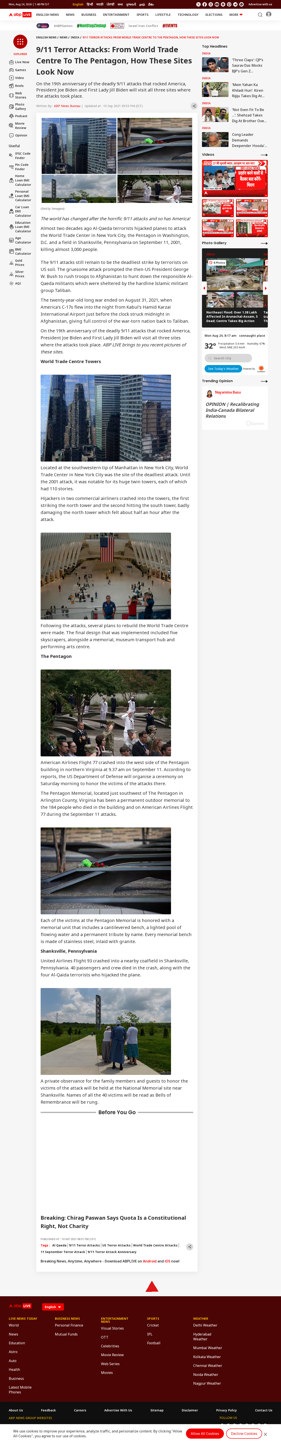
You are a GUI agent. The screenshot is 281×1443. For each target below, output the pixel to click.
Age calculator (23, 240)
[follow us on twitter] (198, 4)
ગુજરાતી (131, 4)
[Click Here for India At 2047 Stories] (42, 26)
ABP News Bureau (67, 106)
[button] (20, 45)
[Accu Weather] (261, 368)
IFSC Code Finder (23, 155)
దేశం (151, 4)
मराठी (99, 4)
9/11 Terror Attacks (84, 1245)
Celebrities (110, 1346)
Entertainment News (114, 1320)
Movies (107, 1372)
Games (20, 70)
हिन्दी (90, 4)
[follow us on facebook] (204, 4)
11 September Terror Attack (63, 1252)
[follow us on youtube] (217, 4)
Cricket (153, 1325)
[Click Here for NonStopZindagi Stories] (91, 26)
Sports (142, 15)
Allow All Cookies (205, 1433)
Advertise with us (260, 4)
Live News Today (23, 1318)
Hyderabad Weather (202, 1336)
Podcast (21, 116)
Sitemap (157, 1410)
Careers (80, 1410)
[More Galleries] (264, 243)
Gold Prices (19, 262)
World (14, 1325)
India (75, 37)
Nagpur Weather (207, 1383)
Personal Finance (69, 1325)
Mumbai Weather (207, 1347)
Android (150, 1261)
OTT (104, 1337)
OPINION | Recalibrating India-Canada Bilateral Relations (232, 410)
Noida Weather (205, 1374)
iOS (167, 1261)
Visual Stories (112, 1328)
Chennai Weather (207, 1365)
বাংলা (120, 4)
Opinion (21, 135)
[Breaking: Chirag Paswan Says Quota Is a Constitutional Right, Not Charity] (235, 178)
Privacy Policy (226, 1410)
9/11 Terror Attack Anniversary (112, 1252)
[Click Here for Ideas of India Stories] (117, 26)
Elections (213, 15)
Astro (13, 1351)
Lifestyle (163, 15)
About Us (16, 1410)
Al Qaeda (59, 1245)
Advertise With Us (118, 1410)
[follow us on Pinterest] (229, 4)
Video (19, 78)
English (78, 4)
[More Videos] (264, 154)
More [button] (233, 15)
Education (17, 1343)
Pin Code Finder (22, 167)
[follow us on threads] (210, 4)
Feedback (48, 1410)
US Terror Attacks (116, 1245)
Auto (12, 1360)
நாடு (142, 4)
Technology (188, 15)
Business (88, 15)
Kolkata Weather (207, 1356)
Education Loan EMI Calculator (23, 226)
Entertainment (116, 15)
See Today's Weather (223, 369)
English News (47, 15)
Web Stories (20, 95)
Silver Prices (19, 274)
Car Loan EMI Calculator (23, 211)
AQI (18, 283)
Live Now (22, 62)
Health (14, 1369)
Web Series (110, 1363)
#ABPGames (63, 25)
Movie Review (20, 125)
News (70, 15)
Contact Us (263, 1410)
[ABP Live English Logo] (20, 14)
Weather (200, 1318)
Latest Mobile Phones (20, 1390)
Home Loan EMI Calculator (23, 180)
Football (153, 1343)
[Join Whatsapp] (241, 4)
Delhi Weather (205, 1325)
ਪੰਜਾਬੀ (110, 4)
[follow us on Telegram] (235, 4)
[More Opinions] (264, 381)
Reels (19, 86)
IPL (150, 1334)
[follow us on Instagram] (223, 4)
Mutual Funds (66, 1334)
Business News (67, 1318)
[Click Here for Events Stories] (169, 26)
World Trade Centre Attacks (155, 1245)
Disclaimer (190, 1410)
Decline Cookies (244, 1433)
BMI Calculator (23, 251)
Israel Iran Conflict (143, 25)
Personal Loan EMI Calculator (23, 195)
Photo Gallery (20, 106)
